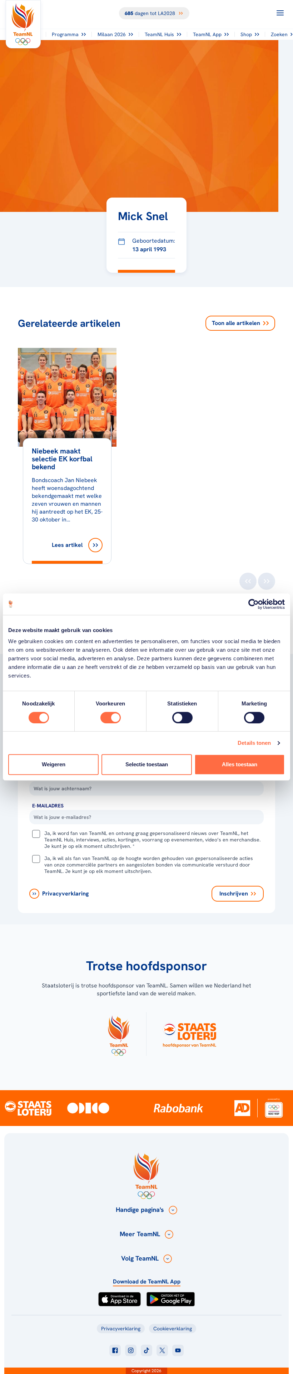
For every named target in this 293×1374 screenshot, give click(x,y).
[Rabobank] (178, 1108)
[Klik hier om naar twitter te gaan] (162, 1350)
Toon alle (236, 323)
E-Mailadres (48, 805)
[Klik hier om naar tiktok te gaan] (146, 1350)
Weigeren (53, 764)
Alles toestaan (239, 764)
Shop (246, 34)
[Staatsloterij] (28, 1108)
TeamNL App (207, 34)
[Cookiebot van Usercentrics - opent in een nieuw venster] (253, 604)
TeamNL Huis (159, 34)
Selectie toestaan (146, 764)
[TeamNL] (119, 1034)
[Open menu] (280, 12)
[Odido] (88, 1107)
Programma (65, 34)
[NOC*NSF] (273, 1108)
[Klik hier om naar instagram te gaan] (130, 1350)
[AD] (242, 1107)
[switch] (110, 717)
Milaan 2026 (112, 34)
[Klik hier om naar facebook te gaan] (115, 1350)
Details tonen (254, 743)
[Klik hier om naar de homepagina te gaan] (23, 24)
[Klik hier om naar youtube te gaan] (178, 1350)
